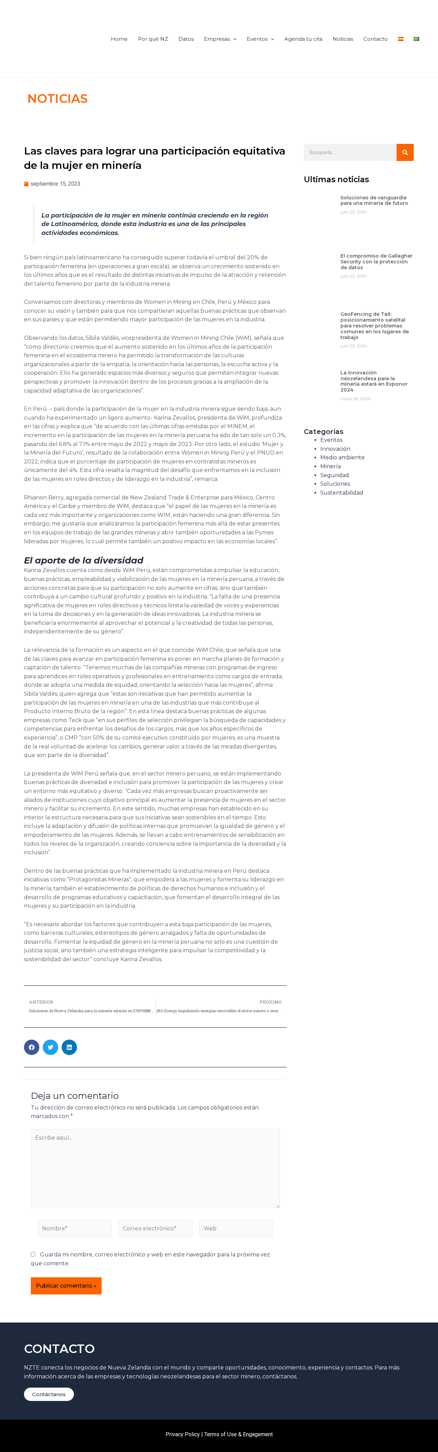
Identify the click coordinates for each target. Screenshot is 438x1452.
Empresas (217, 39)
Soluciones (335, 484)
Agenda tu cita (303, 39)
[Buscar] (405, 152)
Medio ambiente (342, 457)
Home (119, 39)
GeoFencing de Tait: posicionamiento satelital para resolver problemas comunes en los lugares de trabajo (374, 325)
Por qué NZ (153, 39)
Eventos (257, 39)
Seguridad (334, 475)
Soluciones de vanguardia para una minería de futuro (374, 201)
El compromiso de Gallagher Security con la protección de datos (376, 262)
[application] (233, 39)
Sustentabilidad (341, 492)
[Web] (236, 1230)
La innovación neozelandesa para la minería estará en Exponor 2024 (374, 381)
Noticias (343, 39)
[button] (31, 1047)
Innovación (335, 449)
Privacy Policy (183, 1434)
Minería (330, 466)
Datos (186, 39)
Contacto (375, 39)
